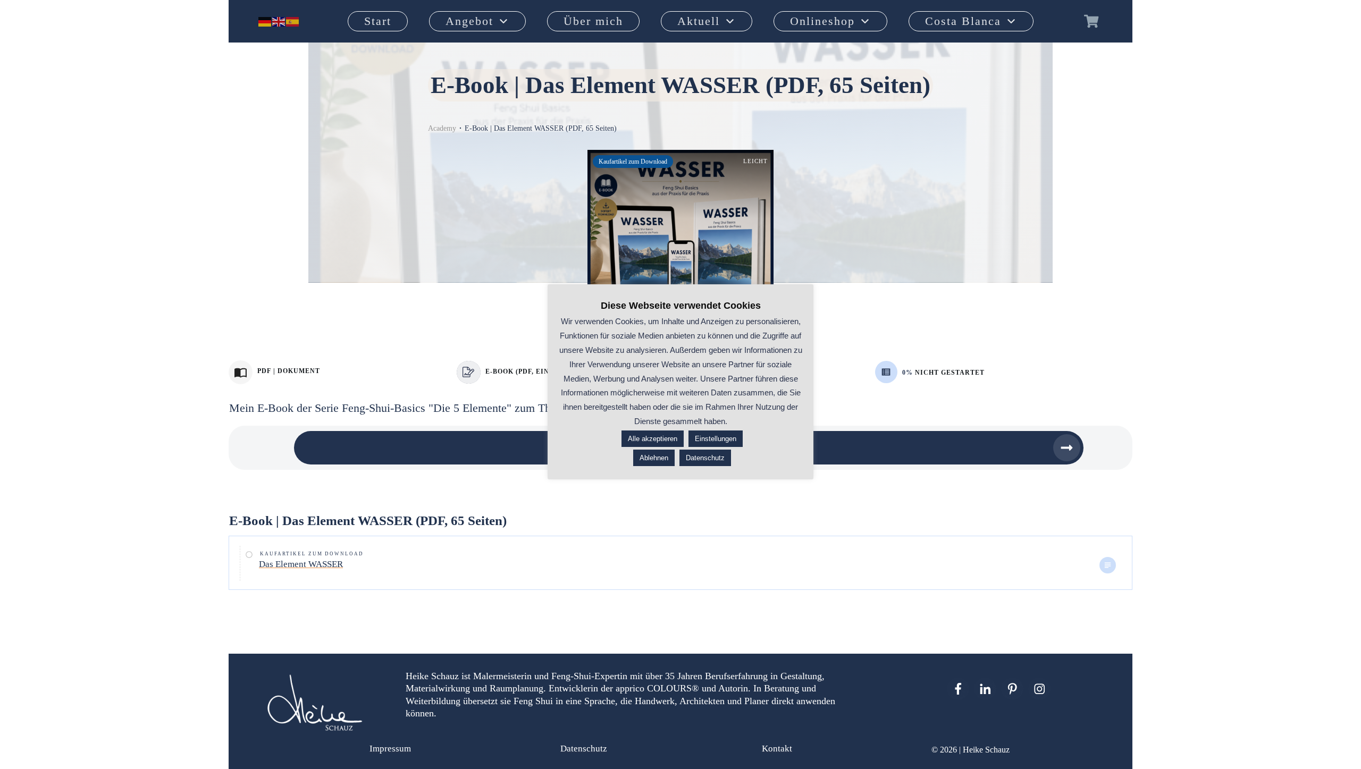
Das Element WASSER (301, 564)
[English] (279, 21)
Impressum (390, 748)
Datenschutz (583, 748)
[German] (265, 21)
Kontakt (777, 748)
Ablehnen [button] (654, 458)
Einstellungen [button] (715, 439)
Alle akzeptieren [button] (652, 439)
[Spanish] (293, 21)
